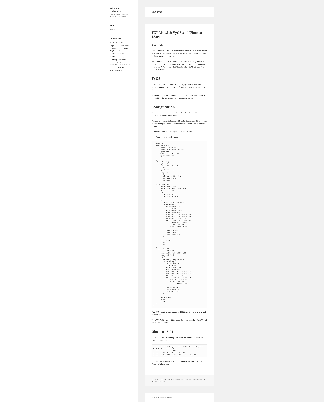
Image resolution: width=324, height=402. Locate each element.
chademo (126, 45)
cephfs (121, 45)
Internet (177, 379)
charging (113, 48)
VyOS (154, 84)
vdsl (115, 70)
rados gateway (117, 62)
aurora (121, 42)
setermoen (112, 64)
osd (118, 59)
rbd (122, 62)
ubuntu (125, 67)
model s (113, 56)
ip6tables (127, 50)
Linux (190, 379)
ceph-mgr (118, 45)
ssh (118, 64)
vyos (163, 382)
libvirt (119, 54)
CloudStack (168, 61)
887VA (117, 42)
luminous (127, 54)
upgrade (111, 70)
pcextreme (122, 59)
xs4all (120, 70)
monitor (119, 56)
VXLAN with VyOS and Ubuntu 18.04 (177, 34)
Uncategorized (197, 379)
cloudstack (124, 48)
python (112, 62)
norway (113, 59)
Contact (112, 29)
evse (123, 51)
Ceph (158, 61)
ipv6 (112, 53)
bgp (124, 42)
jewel (116, 54)
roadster (126, 62)
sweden (111, 67)
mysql (122, 57)
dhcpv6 (112, 51)
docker (119, 51)
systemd (115, 67)
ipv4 (153, 382)
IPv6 (182, 379)
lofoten (123, 54)
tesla (120, 67)
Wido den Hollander (115, 10)
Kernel (186, 379)
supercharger (125, 64)
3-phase (112, 42)
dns (116, 50)
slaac (116, 64)
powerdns (128, 59)
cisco (118, 48)
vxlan (117, 70)
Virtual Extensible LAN (160, 51)
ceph (112, 45)
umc (130, 67)
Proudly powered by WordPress (162, 397)
